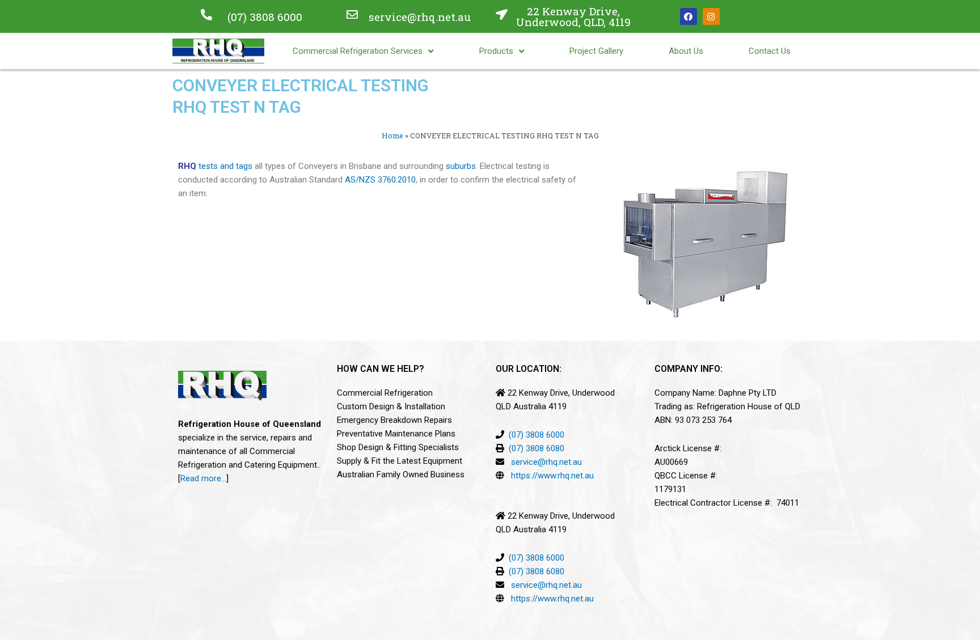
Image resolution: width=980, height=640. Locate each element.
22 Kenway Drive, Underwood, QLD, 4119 (573, 16)
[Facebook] (688, 16)
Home (392, 135)
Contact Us (770, 51)
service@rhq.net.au (420, 17)
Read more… (203, 478)
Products (496, 51)
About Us (686, 51)
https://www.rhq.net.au (552, 476)
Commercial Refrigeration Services (358, 51)
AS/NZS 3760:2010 (380, 180)
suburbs (461, 166)
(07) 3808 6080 (536, 448)
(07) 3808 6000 (264, 17)
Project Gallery (596, 51)
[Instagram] (711, 16)
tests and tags (225, 166)
